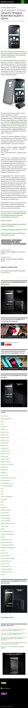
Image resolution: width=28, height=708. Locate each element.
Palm (2, 488)
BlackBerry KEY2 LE (5, 451)
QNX (2, 494)
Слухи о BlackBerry (5, 555)
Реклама (3, 550)
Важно (2, 502)
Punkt (2, 491)
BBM (2, 421)
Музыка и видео (4, 526)
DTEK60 (17, 242)
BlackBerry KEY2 (5, 448)
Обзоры (3, 536)
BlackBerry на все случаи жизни (8, 477)
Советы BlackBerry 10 (6, 561)
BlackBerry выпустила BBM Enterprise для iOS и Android (13, 252)
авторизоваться (5, 272)
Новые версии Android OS (7, 531)
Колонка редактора (5, 518)
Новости (13, 7)
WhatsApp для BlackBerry (7, 496)
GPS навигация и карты (6, 483)
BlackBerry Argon (6, 240)
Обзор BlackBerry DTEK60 (19, 243)
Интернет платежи (5, 515)
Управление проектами (6, 571)
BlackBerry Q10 (4, 469)
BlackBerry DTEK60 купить (8, 242)
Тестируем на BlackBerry (7, 569)
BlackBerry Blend (5, 434)
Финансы (3, 574)
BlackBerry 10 (4, 426)
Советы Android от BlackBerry (8, 558)
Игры (2, 504)
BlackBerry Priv (4, 467)
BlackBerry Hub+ (5, 442)
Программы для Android (6, 542)
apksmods (3, 646)
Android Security (5, 416)
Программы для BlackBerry (7, 545)
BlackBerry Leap (4, 456)
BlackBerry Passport (5, 461)
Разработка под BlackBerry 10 (8, 547)
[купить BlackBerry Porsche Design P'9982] (14, 664)
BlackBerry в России (7, 2)
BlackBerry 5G (4, 429)
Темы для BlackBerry (6, 566)
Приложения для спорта (7, 539)
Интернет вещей (5, 512)
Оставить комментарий (19, 21)
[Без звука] (23, 337)
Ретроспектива (4, 553)
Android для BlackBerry (6, 418)
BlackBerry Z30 (4, 475)
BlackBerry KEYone (5, 453)
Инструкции (3, 507)
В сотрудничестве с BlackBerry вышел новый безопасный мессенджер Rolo (13, 643)
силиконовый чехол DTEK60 (14, 120)
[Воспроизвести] (2, 337)
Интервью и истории (6, 510)
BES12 (2, 424)
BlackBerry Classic (5, 437)
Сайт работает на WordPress (7, 706)
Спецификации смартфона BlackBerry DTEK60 (14, 229)
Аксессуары (3, 499)
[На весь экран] (25, 337)
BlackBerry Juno (4, 445)
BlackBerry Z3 (4, 472)
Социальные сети (5, 563)
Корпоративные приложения (8, 523)
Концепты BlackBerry (6, 520)
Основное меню (26, 2)
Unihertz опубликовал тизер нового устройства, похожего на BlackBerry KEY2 (13, 629)
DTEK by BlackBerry (6, 7)
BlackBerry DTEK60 (17, 240)
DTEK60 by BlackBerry (7, 243)
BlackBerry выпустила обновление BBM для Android (12, 259)
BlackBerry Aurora (5, 432)
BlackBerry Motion (5, 459)
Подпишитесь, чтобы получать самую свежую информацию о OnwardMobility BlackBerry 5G (13, 638)
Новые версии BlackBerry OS (8, 534)
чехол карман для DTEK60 (17, 127)
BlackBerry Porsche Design (7, 464)
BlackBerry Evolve (5, 440)
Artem (10, 21)
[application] (14, 331)
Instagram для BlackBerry (7, 485)
